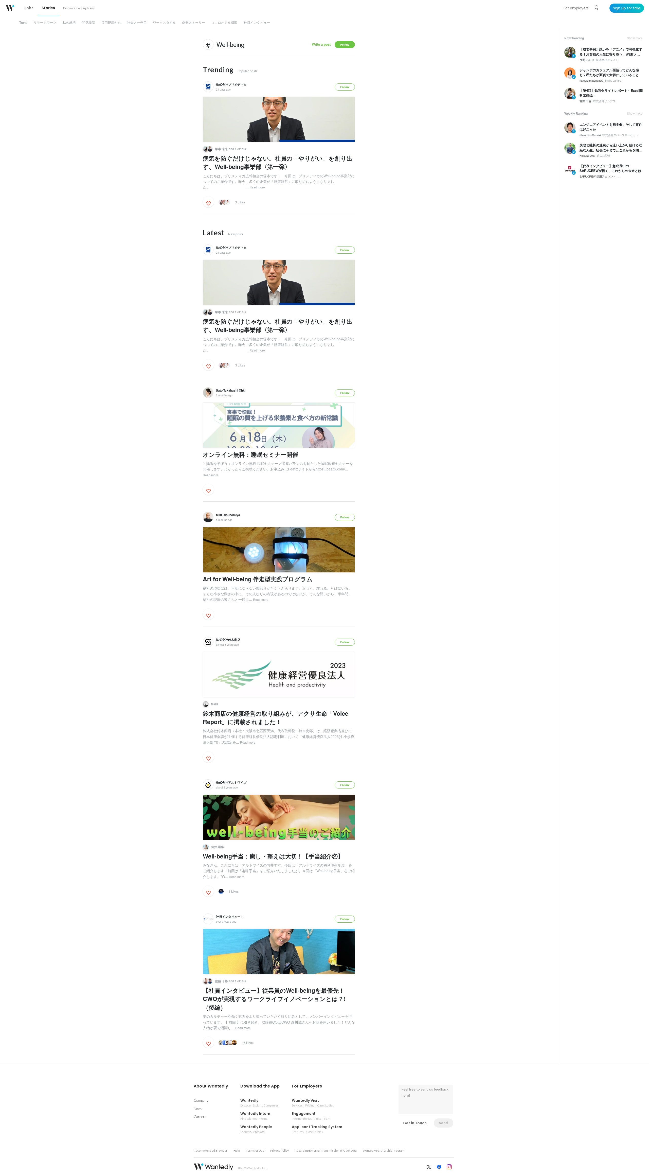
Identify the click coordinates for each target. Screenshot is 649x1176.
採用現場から (111, 22)
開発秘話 (88, 22)
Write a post (321, 44)
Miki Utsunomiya (228, 515)
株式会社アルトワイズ (231, 782)
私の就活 (69, 22)
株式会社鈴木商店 (228, 639)
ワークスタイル (164, 22)
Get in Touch (415, 1123)
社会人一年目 (137, 22)
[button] (211, 1086)
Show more (635, 38)
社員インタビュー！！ (231, 916)
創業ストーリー (193, 22)
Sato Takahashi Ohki (230, 390)
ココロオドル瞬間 (224, 22)
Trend (23, 22)
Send (443, 1123)
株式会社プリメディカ (231, 84)
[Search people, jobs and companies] (597, 8)
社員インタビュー (257, 22)
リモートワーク (45, 22)
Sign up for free (626, 8)
